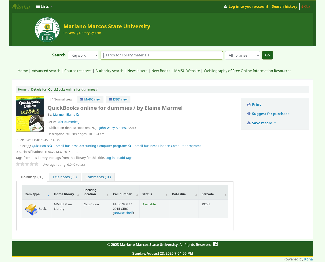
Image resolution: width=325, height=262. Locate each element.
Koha (308, 259)
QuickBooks (40, 146)
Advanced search (46, 71)
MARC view (92, 99)
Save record (262, 123)
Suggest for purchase (270, 114)
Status (147, 194)
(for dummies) (68, 122)
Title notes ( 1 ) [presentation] (64, 177)
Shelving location (90, 192)
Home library (64, 194)
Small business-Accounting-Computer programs (92, 146)
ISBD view (120, 99)
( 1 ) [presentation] (32, 177)
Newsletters (137, 71)
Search (59, 55)
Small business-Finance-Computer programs (168, 146)
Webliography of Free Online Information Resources (247, 71)
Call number (122, 194)
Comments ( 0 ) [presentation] (98, 177)
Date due (179, 194)
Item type (32, 194)
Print (256, 104)
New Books (160, 71)
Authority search (109, 71)
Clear (307, 6)
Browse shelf (123, 213)
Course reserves (78, 71)
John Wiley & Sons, (113, 128)
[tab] (32, 177)
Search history (284, 6)
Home (23, 71)
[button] (44, 6)
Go (267, 55)
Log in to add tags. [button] (119, 158)
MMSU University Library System (23, 6)
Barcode (207, 194)
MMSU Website (187, 71)
